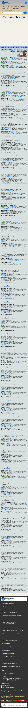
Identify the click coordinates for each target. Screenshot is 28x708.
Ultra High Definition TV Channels (12, 666)
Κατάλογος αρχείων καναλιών (8, 653)
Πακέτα (3, 8)
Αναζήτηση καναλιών (7, 643)
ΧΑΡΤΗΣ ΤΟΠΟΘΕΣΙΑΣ (7, 10)
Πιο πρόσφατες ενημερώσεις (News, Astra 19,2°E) (14, 630)
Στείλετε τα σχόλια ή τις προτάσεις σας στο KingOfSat (13, 615)
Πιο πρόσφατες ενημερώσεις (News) (11, 618)
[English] (2, 700)
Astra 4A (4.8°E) (4, 104)
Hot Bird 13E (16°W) (5, 113)
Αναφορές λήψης (6, 650)
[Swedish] (8, 700)
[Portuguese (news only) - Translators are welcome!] (11, 700)
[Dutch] (5, 700)
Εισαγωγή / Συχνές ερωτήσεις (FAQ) (9, 603)
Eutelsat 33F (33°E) (5, 273)
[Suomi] (23, 700)
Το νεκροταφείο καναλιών (7, 660)
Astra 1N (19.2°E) (5, 71)
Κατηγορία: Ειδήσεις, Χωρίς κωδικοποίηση (11, 679)
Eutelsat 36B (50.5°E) (6, 49)
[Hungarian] (8, 701)
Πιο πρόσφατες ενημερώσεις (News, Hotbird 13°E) (14, 626)
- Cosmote (15, 656)
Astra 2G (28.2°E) (5, 61)
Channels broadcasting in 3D (10, 670)
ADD (2, 128)
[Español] (13, 700)
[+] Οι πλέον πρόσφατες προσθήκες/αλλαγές (11, 633)
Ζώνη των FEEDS (6, 685)
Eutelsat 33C (4, 196)
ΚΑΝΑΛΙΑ (23, 6)
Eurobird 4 (3, 364)
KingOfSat (22, 705)
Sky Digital (3, 62)
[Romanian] (7, 701)
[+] (8, 6)
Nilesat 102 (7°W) (5, 507)
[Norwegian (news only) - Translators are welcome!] (10, 700)
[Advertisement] (14, 32)
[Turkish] (2, 701)
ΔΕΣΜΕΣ (9, 8)
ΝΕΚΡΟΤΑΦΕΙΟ (16, 8)
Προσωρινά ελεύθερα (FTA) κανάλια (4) (13, 640)
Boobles (2, 72)
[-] (11, 6)
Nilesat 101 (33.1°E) (5, 127)
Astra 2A (3, 192)
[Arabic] (25, 700)
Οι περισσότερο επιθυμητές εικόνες (9, 663)
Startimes (3, 118)
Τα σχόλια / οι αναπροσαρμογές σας (9, 612)
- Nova (11, 656)
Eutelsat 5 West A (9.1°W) (7, 117)
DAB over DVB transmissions (8, 673)
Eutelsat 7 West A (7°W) (6, 123)
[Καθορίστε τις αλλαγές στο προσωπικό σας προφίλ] (26, 3)
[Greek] (21, 700)
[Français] (3, 700)
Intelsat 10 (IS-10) (5, 258)
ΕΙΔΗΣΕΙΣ (4, 6)
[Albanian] (10, 701)
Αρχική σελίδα (16, 598)
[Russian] (3, 701)
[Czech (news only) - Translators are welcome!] (18, 700)
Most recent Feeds (6, 686)
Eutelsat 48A (4, 262)
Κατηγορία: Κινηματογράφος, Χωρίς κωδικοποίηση (13, 680)
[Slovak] (20, 700)
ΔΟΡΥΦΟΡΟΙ (16, 6)
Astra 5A (3, 356)
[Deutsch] (7, 700)
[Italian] (15, 700)
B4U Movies (12, 50)
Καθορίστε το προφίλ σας (7, 607)
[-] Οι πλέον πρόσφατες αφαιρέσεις (9, 637)
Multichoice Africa (4, 50)
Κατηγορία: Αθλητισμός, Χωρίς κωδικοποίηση (11, 678)
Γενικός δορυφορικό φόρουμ (8, 687)
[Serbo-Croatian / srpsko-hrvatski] (5, 701)
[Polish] (16, 700)
